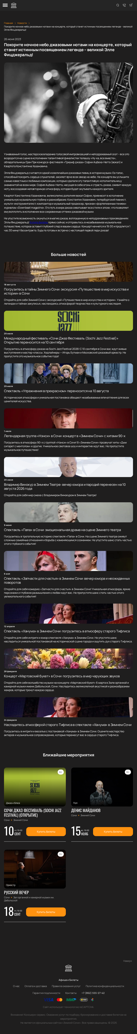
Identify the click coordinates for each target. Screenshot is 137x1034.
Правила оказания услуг (66, 986)
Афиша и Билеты (68, 980)
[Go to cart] (131, 5)
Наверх (127, 961)
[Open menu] (5, 5)
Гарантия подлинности (46, 993)
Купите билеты (39, 222)
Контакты (71, 993)
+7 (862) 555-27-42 (93, 993)
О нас (16, 986)
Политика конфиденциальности (105, 986)
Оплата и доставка (36, 986)
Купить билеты (46, 831)
